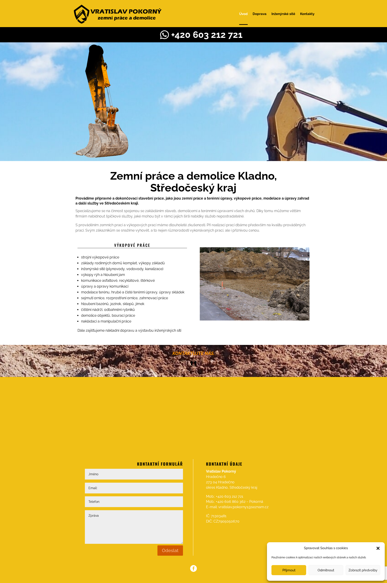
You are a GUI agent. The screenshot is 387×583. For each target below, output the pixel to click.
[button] (378, 548)
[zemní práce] (255, 319)
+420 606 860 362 (230, 501)
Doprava (260, 14)
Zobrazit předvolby (362, 570)
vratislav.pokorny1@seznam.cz (243, 507)
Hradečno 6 (216, 477)
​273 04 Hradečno (220, 482)
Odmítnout (326, 570)
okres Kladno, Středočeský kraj (231, 487)
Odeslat (170, 550)
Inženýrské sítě (283, 14)
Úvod (243, 14)
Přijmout (288, 570)
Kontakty (307, 14)
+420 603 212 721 (229, 496)
